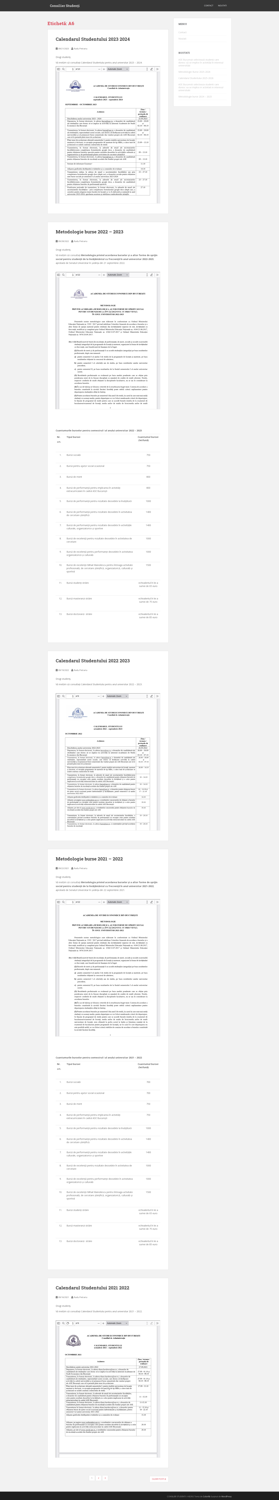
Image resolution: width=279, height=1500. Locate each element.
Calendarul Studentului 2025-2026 (195, 78)
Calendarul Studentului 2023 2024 (93, 39)
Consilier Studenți (65, 6)
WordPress (226, 1496)
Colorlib (206, 1496)
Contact (208, 5)
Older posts (158, 1479)
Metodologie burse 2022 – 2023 (89, 232)
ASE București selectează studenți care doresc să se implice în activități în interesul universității (200, 62)
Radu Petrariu (80, 48)
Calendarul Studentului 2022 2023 (93, 661)
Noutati (222, 5)
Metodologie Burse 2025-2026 (194, 71)
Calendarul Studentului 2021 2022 (92, 1288)
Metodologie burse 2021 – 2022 (89, 859)
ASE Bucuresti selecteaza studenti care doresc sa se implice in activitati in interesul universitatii (200, 87)
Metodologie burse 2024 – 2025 (195, 96)
